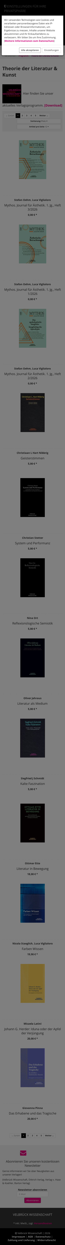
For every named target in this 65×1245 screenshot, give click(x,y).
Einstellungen (51, 50)
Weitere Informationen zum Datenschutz (29, 40)
